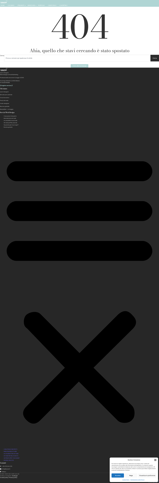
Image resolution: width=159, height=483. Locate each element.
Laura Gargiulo (4, 92)
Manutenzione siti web (10, 118)
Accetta (117, 475)
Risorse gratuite (4, 106)
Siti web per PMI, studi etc (10, 122)
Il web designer (4, 103)
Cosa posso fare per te (10, 116)
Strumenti (20, 5)
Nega (131, 475)
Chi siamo (11, 5)
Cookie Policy (126, 479)
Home (3, 5)
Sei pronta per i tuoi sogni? (11, 125)
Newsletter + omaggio (6, 109)
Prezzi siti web (4, 100)
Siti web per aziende (6, 95)
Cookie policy (4, 477)
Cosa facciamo (4, 97)
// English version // (6, 85)
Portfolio (41, 5)
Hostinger (15, 476)
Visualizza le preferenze (147, 475)
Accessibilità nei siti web (10, 120)
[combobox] (77, 58)
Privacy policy (13, 477)
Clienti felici (52, 5)
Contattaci (63, 5)
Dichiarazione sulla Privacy (137, 479)
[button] (155, 460)
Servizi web (31, 5)
